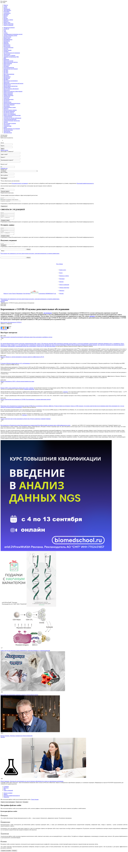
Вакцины (6, 42)
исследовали (48, 313)
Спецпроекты (7, 13)
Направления (7, 87)
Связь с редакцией (8, 790)
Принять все (19, 802)
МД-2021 (6, 70)
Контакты (6, 787)
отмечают (24, 415)
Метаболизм (7, 78)
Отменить (14, 850)
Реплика (6, 18)
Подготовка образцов (9, 104)
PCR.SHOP (6, 11)
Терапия (6, 122)
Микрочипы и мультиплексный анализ (13, 83)
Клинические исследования (11, 68)
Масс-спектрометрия (9, 74)
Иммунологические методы (11, 62)
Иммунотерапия (8, 63)
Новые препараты (8, 94)
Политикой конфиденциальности (85, 183)
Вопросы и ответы (8, 19)
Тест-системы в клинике (10, 123)
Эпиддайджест (7, 10)
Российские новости (9, 112)
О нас (54, 293)
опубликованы (26, 363)
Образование (7, 9)
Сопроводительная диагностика (12, 120)
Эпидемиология (8, 132)
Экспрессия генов (8, 130)
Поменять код (4, 168)
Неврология (7, 90)
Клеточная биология (9, 67)
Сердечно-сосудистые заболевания (12, 118)
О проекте (6, 786)
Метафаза (6, 79)
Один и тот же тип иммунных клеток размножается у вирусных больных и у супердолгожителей (25, 650)
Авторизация (30, 299)
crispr (5, 31)
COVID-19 (6, 28)
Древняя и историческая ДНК (11, 56)
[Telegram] (6, 328)
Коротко (6, 15)
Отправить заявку (5, 220)
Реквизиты (6, 797)
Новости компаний (8, 25)
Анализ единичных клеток (10, 35)
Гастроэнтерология (8, 47)
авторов (92, 316)
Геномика (6, 51)
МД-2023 (6, 71)
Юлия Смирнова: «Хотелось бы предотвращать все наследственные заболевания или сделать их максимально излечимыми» (32, 781)
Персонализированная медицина (12, 103)
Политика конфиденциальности (12, 795)
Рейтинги (6, 21)
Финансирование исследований (12, 128)
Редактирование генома (10, 107)
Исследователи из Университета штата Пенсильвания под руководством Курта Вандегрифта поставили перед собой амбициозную (34, 425)
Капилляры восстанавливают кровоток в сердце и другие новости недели (19, 694)
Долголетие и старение (9, 55)
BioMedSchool (49, 293)
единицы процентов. (29, 389)
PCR (5, 30)
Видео (5, 17)
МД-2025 (6, 72)
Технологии (7, 124)
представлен (52, 346)
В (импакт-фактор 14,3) (12, 363)
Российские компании (9, 111)
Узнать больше (34, 799)
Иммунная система (8, 60)
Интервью (6, 14)
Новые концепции (8, 92)
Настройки (25, 802)
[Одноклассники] (3, 328)
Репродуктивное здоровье (10, 110)
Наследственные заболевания (11, 88)
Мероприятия (7, 76)
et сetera (5, 32)
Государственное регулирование (12, 52)
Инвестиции (7, 64)
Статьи (5, 6)
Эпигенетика (7, 131)
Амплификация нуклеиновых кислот (13, 34)
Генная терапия (7, 50)
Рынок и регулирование (10, 114)
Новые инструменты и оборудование (13, 91)
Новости (6, 5)
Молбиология (7, 84)
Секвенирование (8, 116)
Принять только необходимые (8, 802)
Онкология (6, 98)
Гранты (5, 7)
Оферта (5, 794)
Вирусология (7, 46)
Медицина (6, 75)
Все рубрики (59, 264)
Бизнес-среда (7, 22)
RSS (5, 789)
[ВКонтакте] (1, 328)
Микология (6, 82)
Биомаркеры (7, 40)
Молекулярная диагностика (10, 86)
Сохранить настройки (6, 850)
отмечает (31, 387)
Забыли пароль (4, 150)
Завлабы (3, 737)
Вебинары (6, 43)
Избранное (6, 59)
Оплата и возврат (8, 793)
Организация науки (8, 99)
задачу (68, 425)
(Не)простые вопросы (9, 27)
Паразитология (7, 102)
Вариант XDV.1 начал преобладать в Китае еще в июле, (15, 387)
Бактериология (7, 36)
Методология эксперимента (11, 80)
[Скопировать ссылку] (10, 328)
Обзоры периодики (8, 23)
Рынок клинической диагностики (12, 115)
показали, (65, 391)
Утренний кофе (7, 126)
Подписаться (4, 329)
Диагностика (7, 54)
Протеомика (7, 106)
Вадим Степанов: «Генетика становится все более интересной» (17, 735)
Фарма (5, 127)
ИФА (5, 58)
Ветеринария (7, 44)
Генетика (6, 48)
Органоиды (6, 100)
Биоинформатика (8, 39)
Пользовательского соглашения (20, 183)
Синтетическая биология (10, 119)
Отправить (3, 245)
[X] (8, 328)
